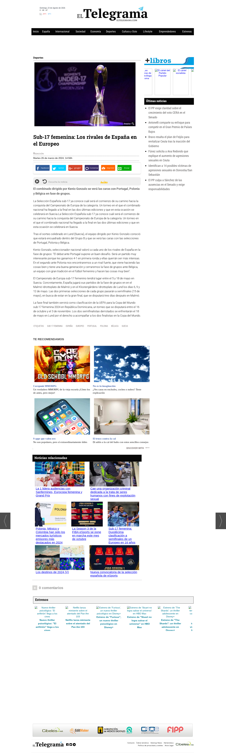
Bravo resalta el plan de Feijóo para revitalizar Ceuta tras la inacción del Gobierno (169, 141)
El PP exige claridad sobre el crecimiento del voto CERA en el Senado (166, 112)
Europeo (80, 326)
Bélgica (114, 326)
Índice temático (142, 743)
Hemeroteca (169, 743)
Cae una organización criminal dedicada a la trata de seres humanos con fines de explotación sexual (112, 494)
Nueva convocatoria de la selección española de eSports (113, 574)
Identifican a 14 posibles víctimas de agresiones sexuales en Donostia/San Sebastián (170, 170)
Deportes (111, 31)
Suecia (125, 326)
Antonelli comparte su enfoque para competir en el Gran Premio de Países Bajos (170, 127)
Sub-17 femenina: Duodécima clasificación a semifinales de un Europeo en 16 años (122, 535)
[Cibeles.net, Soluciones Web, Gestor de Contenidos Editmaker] (185, 744)
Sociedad (80, 31)
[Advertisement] (112, 45)
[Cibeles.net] (112, 730)
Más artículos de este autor (47, 154)
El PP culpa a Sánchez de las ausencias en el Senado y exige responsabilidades (166, 184)
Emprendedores (167, 31)
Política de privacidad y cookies (150, 745)
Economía (95, 31)
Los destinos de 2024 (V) (52, 572)
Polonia (104, 326)
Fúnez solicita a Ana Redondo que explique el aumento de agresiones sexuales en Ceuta (168, 156)
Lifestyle (147, 31)
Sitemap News (156, 743)
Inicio (36, 31)
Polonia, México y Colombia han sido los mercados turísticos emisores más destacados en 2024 (50, 535)
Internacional (62, 31)
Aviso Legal (169, 745)
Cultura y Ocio (129, 31)
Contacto (131, 743)
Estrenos (187, 31)
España (46, 31)
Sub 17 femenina (55, 326)
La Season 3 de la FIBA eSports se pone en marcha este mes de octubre (86, 534)
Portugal (92, 326)
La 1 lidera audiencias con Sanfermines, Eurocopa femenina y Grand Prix (59, 492)
